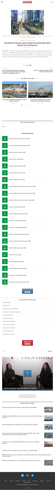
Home (6, 480)
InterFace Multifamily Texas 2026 (17, 179)
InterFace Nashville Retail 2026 (16, 261)
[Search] (52, 2)
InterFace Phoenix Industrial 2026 (17, 172)
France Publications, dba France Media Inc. (29, 484)
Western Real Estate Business (9, 334)
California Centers (6, 305)
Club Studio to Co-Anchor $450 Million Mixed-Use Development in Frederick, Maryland (21, 442)
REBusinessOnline (6, 302)
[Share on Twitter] (27, 65)
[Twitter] (22, 475)
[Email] (32, 475)
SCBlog (23, 480)
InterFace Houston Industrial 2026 (17, 152)
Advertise (42, 480)
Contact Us (48, 480)
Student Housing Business (8, 315)
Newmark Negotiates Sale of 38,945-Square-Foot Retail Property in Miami (20, 424)
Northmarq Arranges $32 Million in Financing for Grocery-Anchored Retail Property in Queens (22, 416)
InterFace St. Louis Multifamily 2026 (17, 275)
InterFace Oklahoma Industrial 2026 (17, 247)
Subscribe (18, 480)
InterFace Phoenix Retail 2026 (16, 159)
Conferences (34, 480)
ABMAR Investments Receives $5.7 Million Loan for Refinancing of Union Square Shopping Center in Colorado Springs (26, 455)
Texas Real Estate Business (8, 330)
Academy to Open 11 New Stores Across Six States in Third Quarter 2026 (19, 450)
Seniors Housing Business (8, 318)
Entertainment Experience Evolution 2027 (19, 282)
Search (50, 351)
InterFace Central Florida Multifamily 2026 (19, 234)
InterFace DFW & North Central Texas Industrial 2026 (21, 200)
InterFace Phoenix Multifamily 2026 (17, 166)
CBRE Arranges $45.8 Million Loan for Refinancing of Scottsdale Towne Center (21, 460)
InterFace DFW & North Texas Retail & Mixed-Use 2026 (22, 193)
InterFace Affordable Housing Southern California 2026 (22, 186)
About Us (11, 480)
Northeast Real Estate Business (9, 324)
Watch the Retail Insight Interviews (27, 396)
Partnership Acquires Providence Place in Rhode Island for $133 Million (19, 407)
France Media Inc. (27, 482)
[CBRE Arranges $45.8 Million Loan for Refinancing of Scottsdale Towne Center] (48, 463)
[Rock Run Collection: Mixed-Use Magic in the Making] (27, 374)
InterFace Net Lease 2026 (15, 254)
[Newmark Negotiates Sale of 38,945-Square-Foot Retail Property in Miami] (48, 427)
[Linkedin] (27, 475)
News (29, 480)
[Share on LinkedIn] (29, 65)
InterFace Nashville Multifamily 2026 (17, 268)
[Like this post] (24, 65)
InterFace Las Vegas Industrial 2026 (17, 220)
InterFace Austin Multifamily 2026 (17, 207)
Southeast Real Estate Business (9, 327)
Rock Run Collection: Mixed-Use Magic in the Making (20, 388)
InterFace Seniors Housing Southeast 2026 (19, 138)
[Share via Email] (30, 65)
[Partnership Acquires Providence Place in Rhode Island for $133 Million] (14, 90)
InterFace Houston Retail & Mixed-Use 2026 (19, 145)
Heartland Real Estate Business (9, 321)
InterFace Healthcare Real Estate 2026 (18, 213)
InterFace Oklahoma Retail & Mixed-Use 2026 (20, 241)
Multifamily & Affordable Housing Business (12, 311)
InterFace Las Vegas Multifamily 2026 (18, 227)
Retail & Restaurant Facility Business (10, 308)
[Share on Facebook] (26, 65)
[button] (4, 93)
